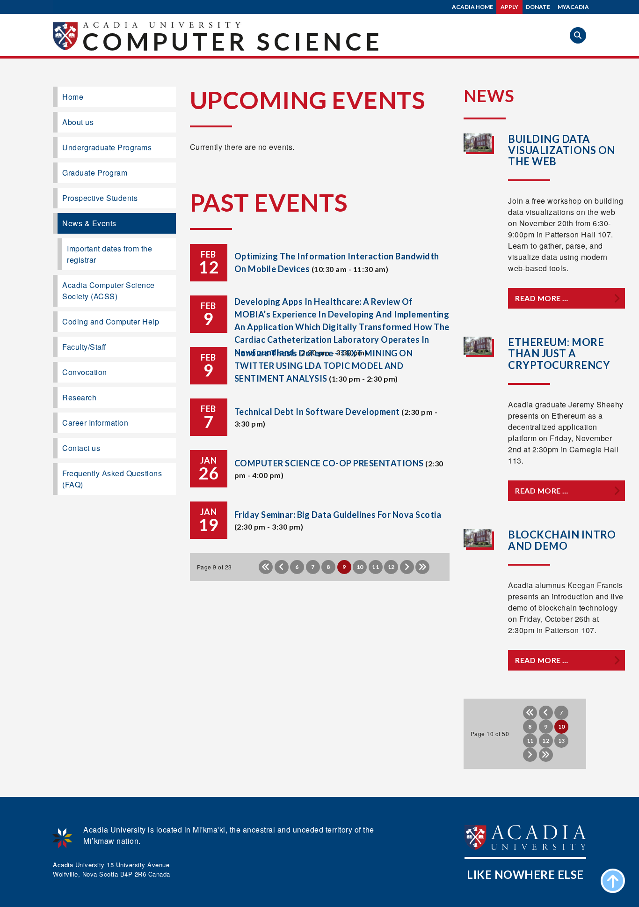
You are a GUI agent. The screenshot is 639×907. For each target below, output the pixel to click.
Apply (509, 6)
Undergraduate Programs (107, 147)
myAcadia (573, 6)
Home (72, 96)
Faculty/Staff (84, 346)
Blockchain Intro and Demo (562, 540)
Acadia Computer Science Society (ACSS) (108, 291)
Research (79, 397)
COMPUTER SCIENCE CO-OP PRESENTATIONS (329, 463)
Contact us (81, 447)
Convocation (84, 372)
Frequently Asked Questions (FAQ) (112, 479)
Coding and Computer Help (110, 321)
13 (561, 740)
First (266, 567)
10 (359, 566)
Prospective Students (100, 197)
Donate (538, 6)
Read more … (541, 298)
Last (422, 567)
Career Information (95, 422)
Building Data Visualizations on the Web (561, 150)
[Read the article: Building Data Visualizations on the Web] (478, 142)
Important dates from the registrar (109, 254)
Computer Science (232, 41)
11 (375, 566)
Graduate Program (94, 172)
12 (391, 566)
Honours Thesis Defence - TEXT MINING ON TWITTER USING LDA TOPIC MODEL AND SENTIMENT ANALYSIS (323, 365)
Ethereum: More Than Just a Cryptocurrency (559, 353)
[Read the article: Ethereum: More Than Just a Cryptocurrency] (478, 345)
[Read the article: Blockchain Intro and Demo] (478, 538)
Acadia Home (472, 6)
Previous (282, 567)
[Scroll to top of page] (613, 881)
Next (407, 567)
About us (78, 122)
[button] (578, 35)
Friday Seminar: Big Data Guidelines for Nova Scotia (338, 514)
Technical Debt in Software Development (317, 411)
